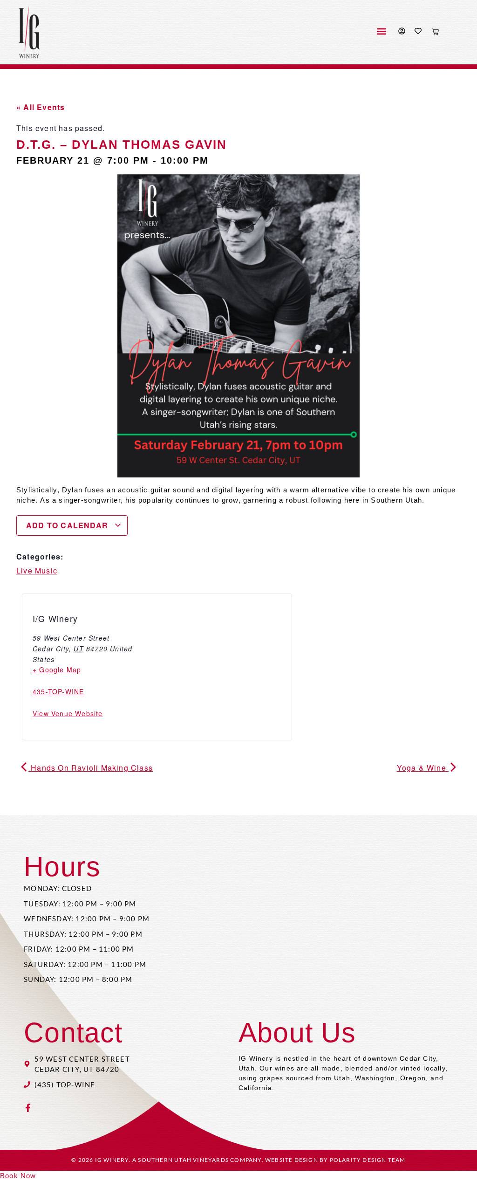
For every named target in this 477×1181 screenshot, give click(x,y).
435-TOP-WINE (58, 691)
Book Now (18, 1176)
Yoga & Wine (423, 767)
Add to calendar (68, 525)
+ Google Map (57, 669)
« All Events (40, 107)
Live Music (36, 570)
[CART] (435, 32)
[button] (381, 31)
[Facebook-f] (28, 1108)
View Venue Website (68, 713)
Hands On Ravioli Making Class (90, 767)
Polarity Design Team (368, 1159)
